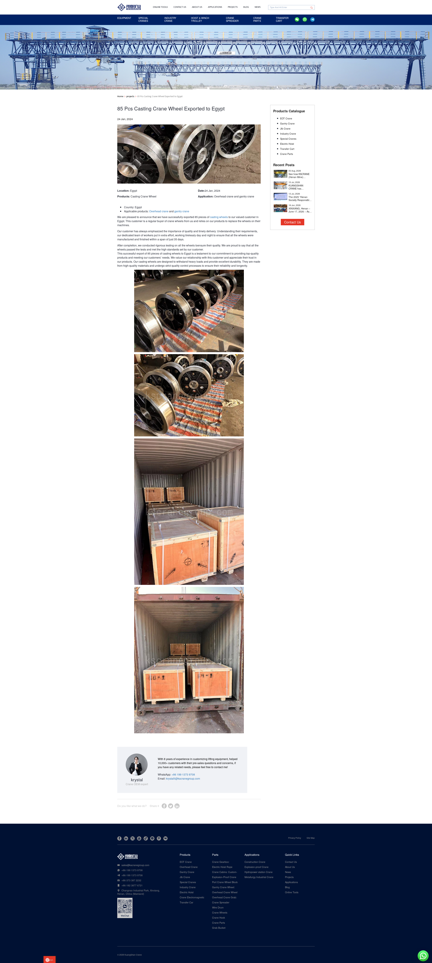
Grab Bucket (218, 927)
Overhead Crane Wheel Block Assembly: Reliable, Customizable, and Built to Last (224, 892)
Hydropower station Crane (259, 872)
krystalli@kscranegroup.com (183, 778)
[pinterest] (159, 838)
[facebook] (119, 838)
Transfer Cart (287, 148)
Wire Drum (218, 907)
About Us (197, 7)
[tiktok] (146, 838)
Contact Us (179, 7)
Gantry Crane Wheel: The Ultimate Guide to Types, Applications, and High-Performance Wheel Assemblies (224, 887)
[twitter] (132, 838)
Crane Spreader (220, 902)
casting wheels (219, 217)
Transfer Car (186, 902)
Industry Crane (288, 133)
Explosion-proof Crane (256, 867)
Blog (246, 7)
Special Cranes (288, 138)
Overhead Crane (189, 867)
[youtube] (139, 838)
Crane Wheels (219, 912)
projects (130, 96)
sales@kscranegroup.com (135, 865)
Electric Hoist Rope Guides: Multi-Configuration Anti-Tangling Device (222, 867)
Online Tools (160, 7)
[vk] (165, 838)
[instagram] (152, 838)
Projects (233, 7)
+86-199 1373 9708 (132, 870)
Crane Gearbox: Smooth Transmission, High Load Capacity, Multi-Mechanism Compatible (224, 862)
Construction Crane (255, 862)
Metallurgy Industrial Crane (259, 877)
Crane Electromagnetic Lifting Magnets (192, 897)
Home (120, 96)
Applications (215, 7)
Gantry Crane (287, 123)
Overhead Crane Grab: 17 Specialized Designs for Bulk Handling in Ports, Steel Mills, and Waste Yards (224, 897)
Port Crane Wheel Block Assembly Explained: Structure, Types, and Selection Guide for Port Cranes (225, 882)
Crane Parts (286, 154)
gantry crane (181, 211)
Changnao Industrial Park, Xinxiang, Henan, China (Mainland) (138, 892)
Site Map (311, 837)
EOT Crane (286, 118)
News (258, 7)
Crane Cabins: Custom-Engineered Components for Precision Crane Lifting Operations (224, 872)
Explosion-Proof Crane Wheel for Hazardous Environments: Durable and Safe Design (224, 877)
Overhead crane (158, 211)
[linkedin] (126, 838)
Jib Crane (285, 128)
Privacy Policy (294, 837)
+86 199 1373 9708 (183, 774)
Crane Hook (218, 917)
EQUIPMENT (124, 18)
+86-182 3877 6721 (132, 885)
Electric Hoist (287, 143)
